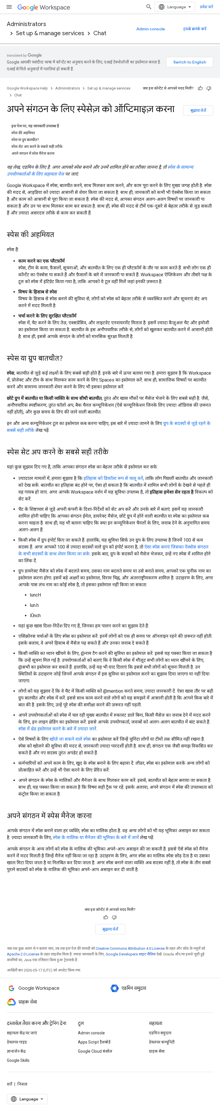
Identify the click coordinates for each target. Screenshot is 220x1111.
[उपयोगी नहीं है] (209, 88)
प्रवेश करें (206, 7)
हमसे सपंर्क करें (194, 28)
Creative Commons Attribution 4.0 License (130, 948)
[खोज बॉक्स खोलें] (149, 6)
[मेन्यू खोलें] (9, 7)
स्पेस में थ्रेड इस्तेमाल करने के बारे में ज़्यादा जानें (57, 729)
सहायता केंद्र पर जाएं (22, 1033)
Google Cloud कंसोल (95, 1051)
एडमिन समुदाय (160, 1033)
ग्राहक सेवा (157, 1051)
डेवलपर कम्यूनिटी (162, 1042)
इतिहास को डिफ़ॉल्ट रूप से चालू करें (113, 478)
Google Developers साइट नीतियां (131, 954)
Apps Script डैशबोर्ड (94, 1042)
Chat (99, 33)
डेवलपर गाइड (17, 1042)
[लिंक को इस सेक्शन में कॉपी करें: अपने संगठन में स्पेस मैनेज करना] (97, 816)
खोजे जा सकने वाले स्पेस (70, 739)
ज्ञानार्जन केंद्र (16, 1051)
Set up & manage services (50, 33)
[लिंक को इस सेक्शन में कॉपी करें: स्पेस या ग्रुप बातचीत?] (68, 358)
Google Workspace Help (27, 88)
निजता (22, 1084)
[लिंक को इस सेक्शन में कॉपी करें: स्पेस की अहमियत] (60, 235)
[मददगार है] (200, 88)
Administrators (26, 24)
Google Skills (18, 1060)
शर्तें (9, 1084)
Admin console (150, 28)
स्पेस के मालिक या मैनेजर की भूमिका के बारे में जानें (96, 837)
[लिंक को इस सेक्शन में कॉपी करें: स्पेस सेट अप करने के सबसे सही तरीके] (114, 452)
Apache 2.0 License (23, 954)
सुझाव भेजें (198, 110)
